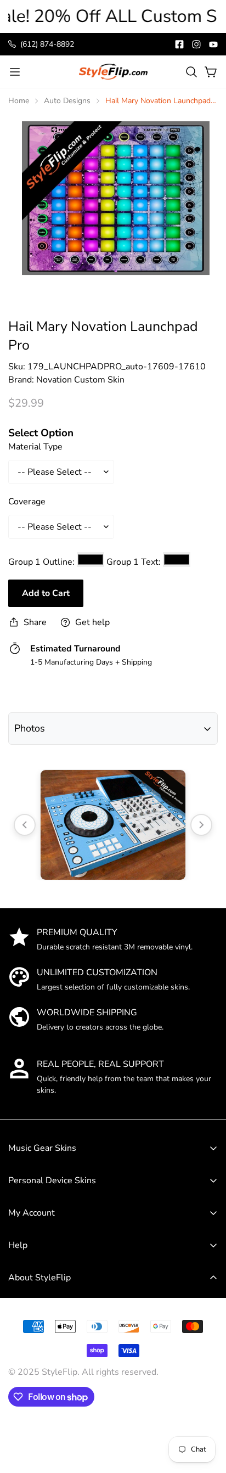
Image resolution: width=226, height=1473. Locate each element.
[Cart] (211, 71)
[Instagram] (196, 44)
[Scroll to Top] (206, 1392)
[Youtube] (213, 44)
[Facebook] (179, 44)
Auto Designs (67, 100)
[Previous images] (25, 825)
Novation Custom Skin (80, 380)
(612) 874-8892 (47, 44)
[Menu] (14, 71)
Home (18, 100)
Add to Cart (46, 593)
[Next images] (201, 825)
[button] (191, 71)
